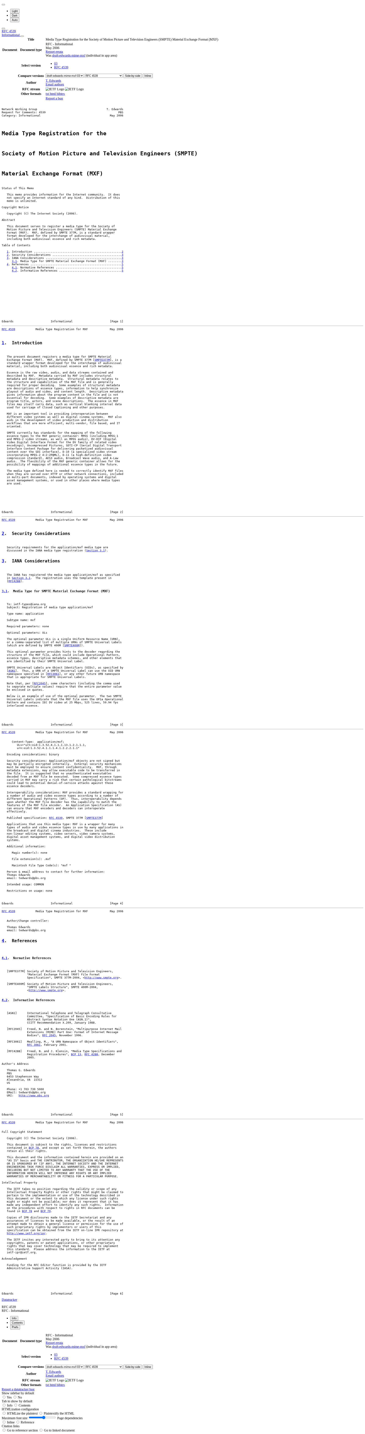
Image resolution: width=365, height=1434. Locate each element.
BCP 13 (76, 1054)
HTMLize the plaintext (22, 1413)
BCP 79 (46, 1211)
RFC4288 (14, 581)
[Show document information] (22, 36)
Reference (27, 1422)
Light (15, 11)
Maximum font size (14, 1418)
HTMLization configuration (20, 1409)
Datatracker (9, 1299)
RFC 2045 (49, 1035)
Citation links (10, 1426)
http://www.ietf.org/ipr (26, 1233)
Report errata (54, 51)
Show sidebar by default (18, 1393)
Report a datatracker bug (18, 1389)
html (53, 94)
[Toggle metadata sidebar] (3, 28)
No (20, 1397)
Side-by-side (132, 75)
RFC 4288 (91, 1054)
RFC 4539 (11, 33)
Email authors (55, 84)
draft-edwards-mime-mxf (68, 55)
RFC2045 (40, 683)
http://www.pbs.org (34, 1095)
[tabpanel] (182, 1362)
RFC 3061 (34, 1044)
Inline (147, 75)
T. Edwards (53, 80)
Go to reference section (23, 1430)
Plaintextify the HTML (59, 1413)
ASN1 (11, 670)
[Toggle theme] (3, 4)
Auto (15, 20)
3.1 (14, 261)
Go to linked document (59, 1430)
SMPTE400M (71, 645)
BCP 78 (34, 1147)
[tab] (14, 1318)
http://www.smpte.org (101, 977)
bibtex (61, 94)
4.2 (14, 270)
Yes (9, 1397)
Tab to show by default (17, 1401)
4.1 (14, 267)
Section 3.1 (95, 550)
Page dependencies (70, 1418)
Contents (24, 1405)
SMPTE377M (102, 359)
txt (48, 94)
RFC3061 (53, 673)
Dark (15, 15)
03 (55, 63)
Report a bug (54, 98)
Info (10, 1405)
